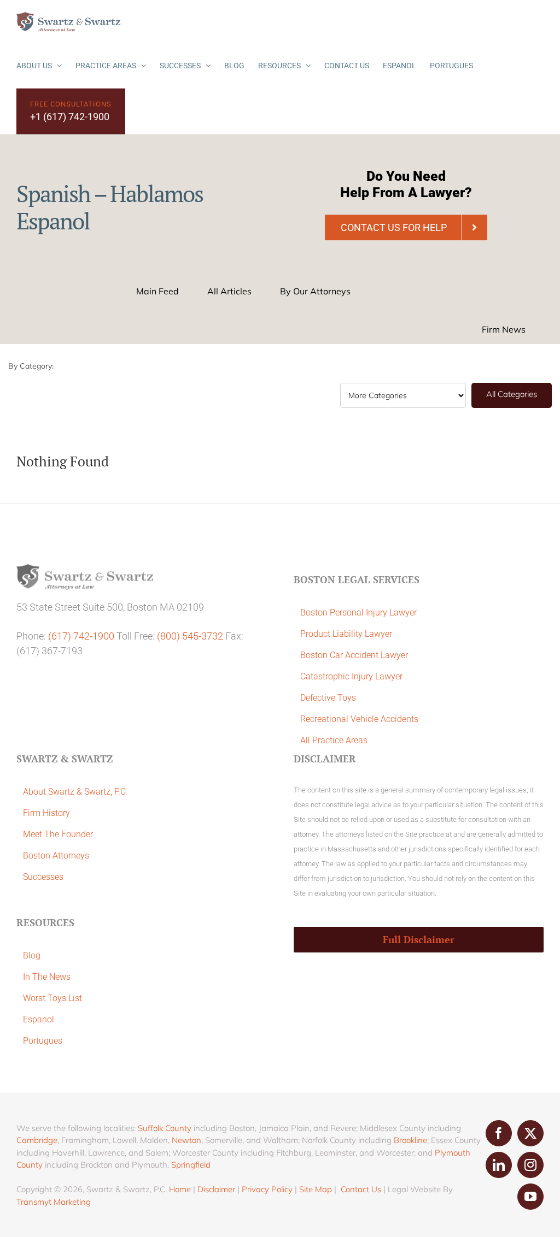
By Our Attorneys (315, 291)
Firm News (504, 329)
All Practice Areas (334, 740)
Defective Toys (328, 698)
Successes (43, 877)
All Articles (229, 291)
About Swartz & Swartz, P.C (74, 791)
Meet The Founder (58, 834)
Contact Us (361, 1189)
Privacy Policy (267, 1189)
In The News (47, 977)
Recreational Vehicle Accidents (359, 719)
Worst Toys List (52, 998)
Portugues (42, 1040)
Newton (186, 1140)
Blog (31, 955)
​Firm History (46, 813)
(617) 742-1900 (81, 636)
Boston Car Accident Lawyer (354, 655)
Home (180, 1189)
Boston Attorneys (56, 855)
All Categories (511, 394)
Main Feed (157, 291)
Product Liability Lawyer (346, 634)
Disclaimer (216, 1189)
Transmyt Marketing (53, 1202)
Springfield (191, 1164)
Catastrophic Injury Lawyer (351, 676)
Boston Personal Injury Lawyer (358, 612)
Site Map (315, 1189)
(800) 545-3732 (190, 636)
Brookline (410, 1140)
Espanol (38, 1019)
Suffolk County (164, 1128)
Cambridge (36, 1140)
